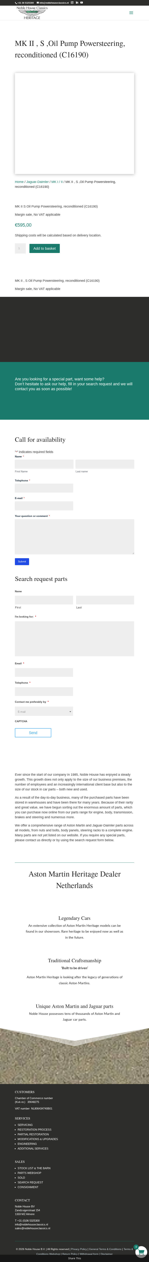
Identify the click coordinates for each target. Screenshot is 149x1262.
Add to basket (44, 248)
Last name (82, 471)
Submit (22, 561)
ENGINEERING (27, 1143)
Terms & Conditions (75, 329)
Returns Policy (74, 315)
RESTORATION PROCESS (34, 1129)
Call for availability (33, 263)
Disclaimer (74, 343)
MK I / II (57, 182)
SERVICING (25, 1124)
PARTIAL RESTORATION (33, 1134)
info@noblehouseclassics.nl (31, 1224)
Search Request (74, 400)
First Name (21, 471)
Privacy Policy (79, 1249)
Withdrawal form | (90, 1254)
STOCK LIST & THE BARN (34, 1168)
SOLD (21, 1177)
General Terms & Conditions (105, 1249)
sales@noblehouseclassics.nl (32, 1228)
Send (33, 733)
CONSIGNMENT (28, 1187)
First (18, 607)
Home (19, 182)
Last (79, 607)
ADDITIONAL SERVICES (33, 1148)
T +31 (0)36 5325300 (27, 1220)
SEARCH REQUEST (30, 1182)
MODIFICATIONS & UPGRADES (38, 1139)
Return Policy (70, 1254)
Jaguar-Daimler (37, 182)
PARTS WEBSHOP (29, 1172)
